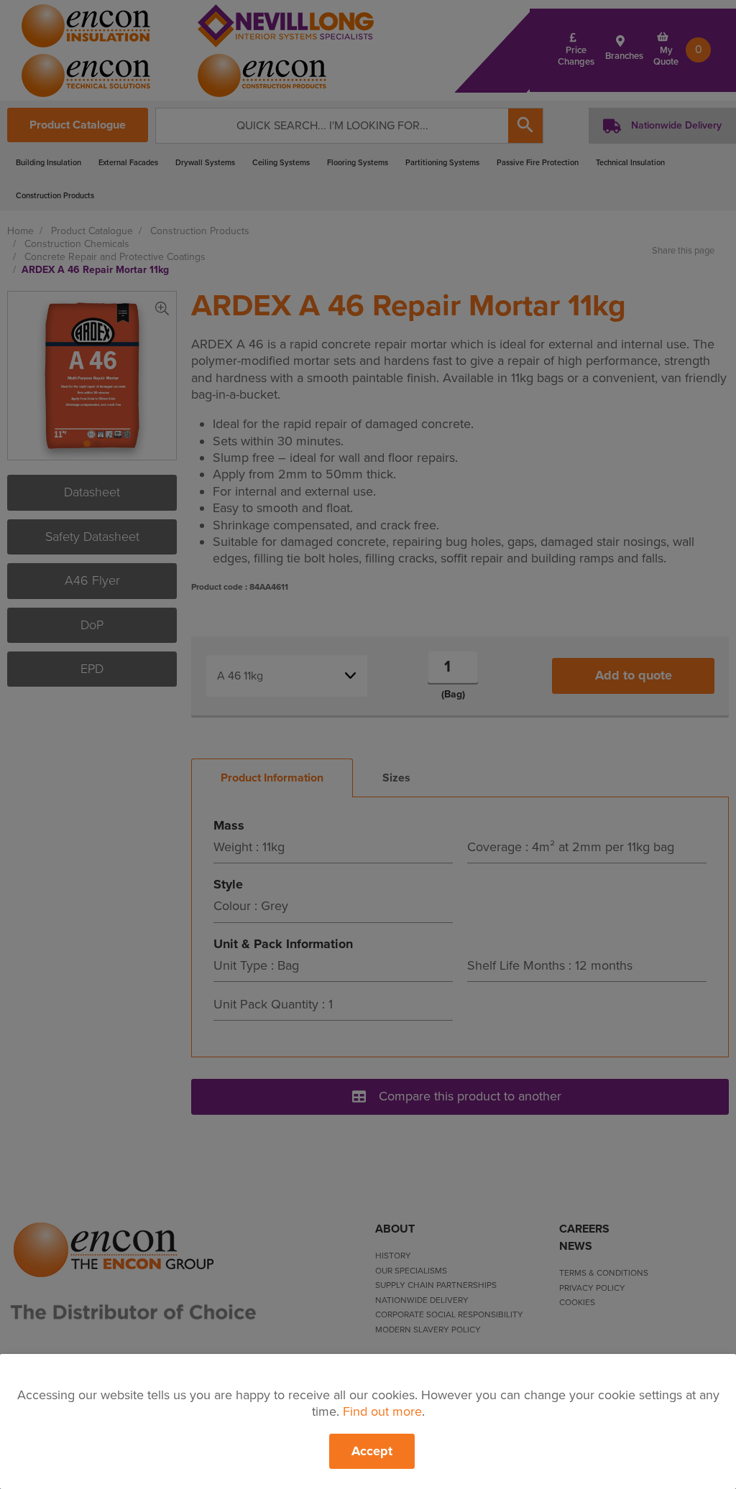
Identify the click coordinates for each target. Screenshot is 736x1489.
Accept (371, 1451)
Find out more (382, 1411)
